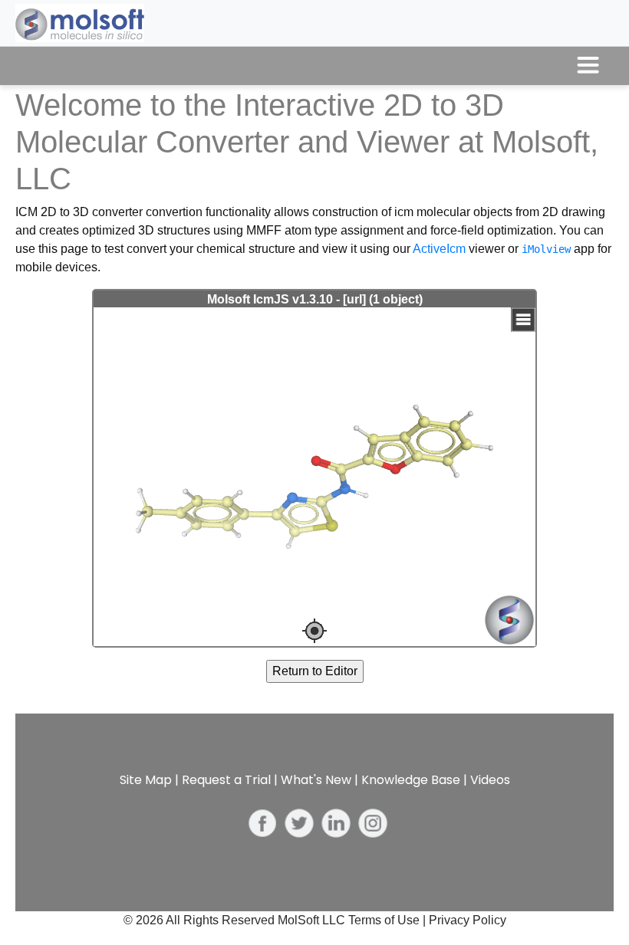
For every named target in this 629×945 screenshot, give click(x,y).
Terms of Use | (388, 920)
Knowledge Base (410, 780)
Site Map (146, 780)
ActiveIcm (439, 248)
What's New (316, 780)
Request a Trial (226, 780)
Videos (490, 780)
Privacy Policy (467, 920)
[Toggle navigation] (588, 66)
